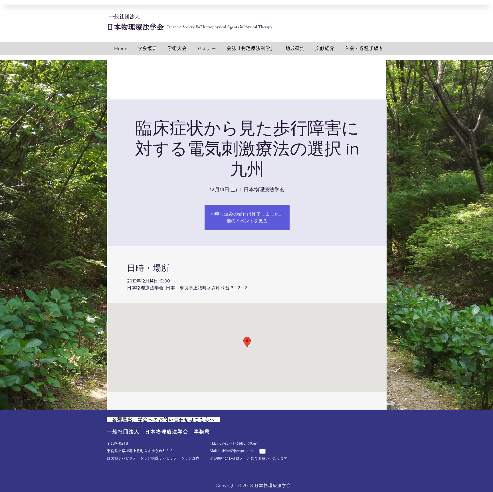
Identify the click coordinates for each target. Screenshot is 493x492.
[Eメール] (262, 451)
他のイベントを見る (247, 220)
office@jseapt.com (237, 451)
